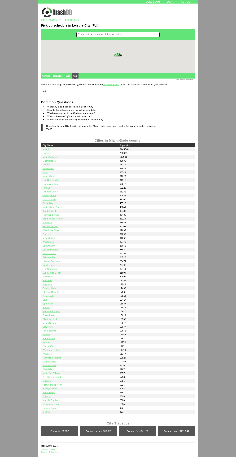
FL (60, 20)
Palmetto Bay (49, 257)
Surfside (47, 381)
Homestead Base (51, 404)
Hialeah (46, 153)
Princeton (47, 234)
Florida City (48, 346)
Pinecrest (47, 280)
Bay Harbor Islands (52, 377)
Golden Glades (50, 226)
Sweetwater (48, 276)
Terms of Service (49, 452)
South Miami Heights (53, 218)
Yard (75, 76)
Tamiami (47, 188)
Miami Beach (49, 160)
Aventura (47, 222)
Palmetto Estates (51, 311)
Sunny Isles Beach (52, 272)
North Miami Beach (52, 207)
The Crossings (50, 269)
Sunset (46, 307)
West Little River (51, 230)
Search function (111, 84)
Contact (186, 1)
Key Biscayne (49, 330)
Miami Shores (50, 361)
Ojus (45, 299)
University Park (50, 249)
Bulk (68, 76)
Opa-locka (48, 303)
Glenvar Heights (51, 292)
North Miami (49, 176)
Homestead (48, 168)
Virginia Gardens (51, 400)
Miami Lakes (49, 238)
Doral (45, 172)
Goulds (46, 334)
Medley (46, 411)
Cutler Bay (48, 203)
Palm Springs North (52, 384)
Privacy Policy (48, 449)
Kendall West (49, 211)
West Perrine (49, 365)
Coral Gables (49, 199)
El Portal (47, 396)
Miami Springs (50, 323)
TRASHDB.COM (49, 20)
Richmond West (51, 215)
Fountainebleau (50, 184)
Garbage (46, 76)
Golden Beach (50, 408)
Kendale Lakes (50, 191)
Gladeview (48, 327)
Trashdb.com (151, 1)
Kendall (46, 164)
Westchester (49, 242)
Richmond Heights (52, 357)
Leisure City (71, 20)
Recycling (57, 76)
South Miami (49, 338)
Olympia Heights (51, 319)
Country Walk (49, 288)
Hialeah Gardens (51, 261)
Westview (47, 354)
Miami (46, 149)
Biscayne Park (50, 388)
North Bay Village (51, 373)
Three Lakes (49, 315)
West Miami (48, 369)
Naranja (47, 342)
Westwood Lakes (51, 350)
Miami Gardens (50, 157)
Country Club (49, 195)
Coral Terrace (49, 253)
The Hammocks (51, 180)
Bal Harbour (49, 392)
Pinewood (47, 284)
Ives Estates (49, 265)
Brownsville (48, 296)
